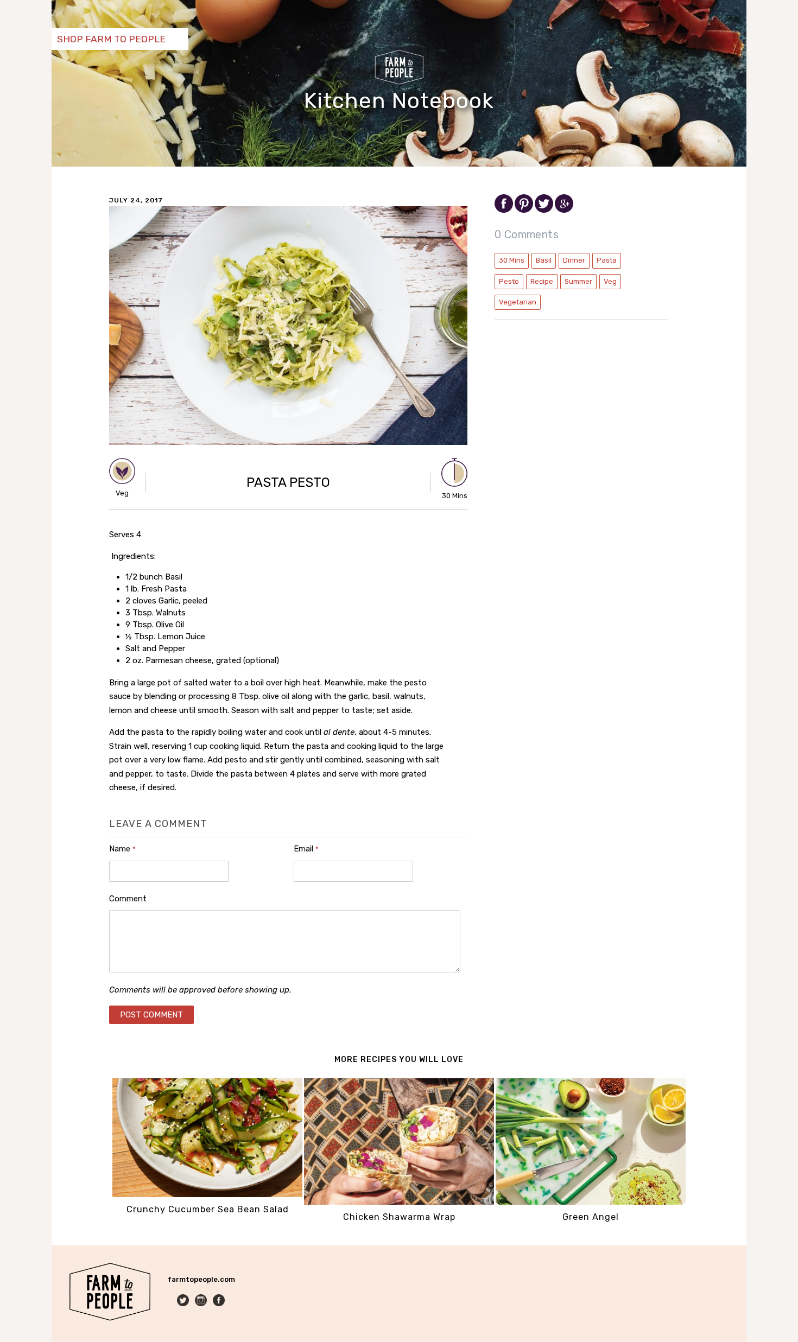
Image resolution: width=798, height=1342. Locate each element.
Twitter (184, 1301)
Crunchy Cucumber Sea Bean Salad (207, 1209)
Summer (578, 281)
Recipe (541, 281)
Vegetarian (517, 302)
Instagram (201, 1301)
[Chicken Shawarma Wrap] (399, 1202)
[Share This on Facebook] (505, 210)
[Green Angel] (591, 1202)
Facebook (219, 1301)
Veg (610, 281)
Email (306, 849)
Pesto (509, 281)
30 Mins (511, 260)
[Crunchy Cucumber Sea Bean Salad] (207, 1195)
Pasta (607, 260)
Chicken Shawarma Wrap (399, 1217)
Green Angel (590, 1217)
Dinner (574, 260)
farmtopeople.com (201, 1279)
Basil (544, 260)
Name (122, 849)
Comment (128, 899)
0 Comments (527, 234)
